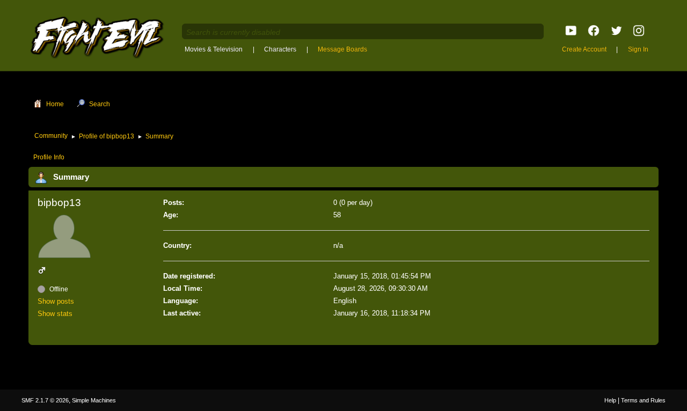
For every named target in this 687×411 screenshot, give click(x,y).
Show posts (56, 301)
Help (610, 400)
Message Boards (342, 49)
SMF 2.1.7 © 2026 (45, 400)
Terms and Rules (643, 400)
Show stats (55, 314)
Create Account (584, 49)
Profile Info (48, 157)
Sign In (638, 49)
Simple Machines (94, 400)
